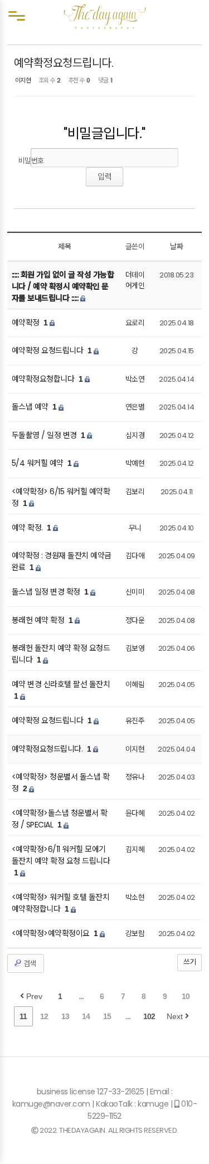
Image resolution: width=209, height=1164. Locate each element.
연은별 (135, 407)
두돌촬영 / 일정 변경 (45, 435)
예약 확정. (28, 527)
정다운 (135, 620)
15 (107, 1016)
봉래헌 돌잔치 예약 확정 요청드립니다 (61, 653)
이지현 (23, 80)
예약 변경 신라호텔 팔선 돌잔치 (61, 684)
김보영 (135, 648)
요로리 (135, 323)
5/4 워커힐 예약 (39, 463)
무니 (135, 528)
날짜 (176, 246)
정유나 (135, 777)
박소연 (135, 379)
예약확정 (27, 322)
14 (86, 1016)
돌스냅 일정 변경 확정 (47, 591)
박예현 (135, 463)
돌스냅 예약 (31, 406)
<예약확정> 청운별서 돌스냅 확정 (61, 782)
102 (149, 1016)
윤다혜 (135, 813)
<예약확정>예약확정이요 (52, 933)
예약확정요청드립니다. (64, 63)
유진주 (135, 720)
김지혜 (135, 849)
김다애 (135, 556)
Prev (33, 996)
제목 (64, 246)
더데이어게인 (135, 280)
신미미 (135, 592)
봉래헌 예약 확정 (39, 620)
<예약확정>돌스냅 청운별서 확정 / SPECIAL (60, 818)
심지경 (135, 435)
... (81, 996)
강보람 (135, 933)
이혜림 (135, 684)
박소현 (135, 897)
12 (44, 1016)
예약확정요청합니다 (44, 378)
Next (176, 1016)
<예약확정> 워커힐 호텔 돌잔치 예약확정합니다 (61, 903)
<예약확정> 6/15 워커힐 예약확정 (61, 497)
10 (185, 996)
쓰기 (189, 962)
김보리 (135, 491)
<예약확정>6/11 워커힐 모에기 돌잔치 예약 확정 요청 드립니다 (61, 855)
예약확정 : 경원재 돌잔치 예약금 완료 (61, 561)
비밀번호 (31, 160)
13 (65, 1016)
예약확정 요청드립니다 (48, 350)
